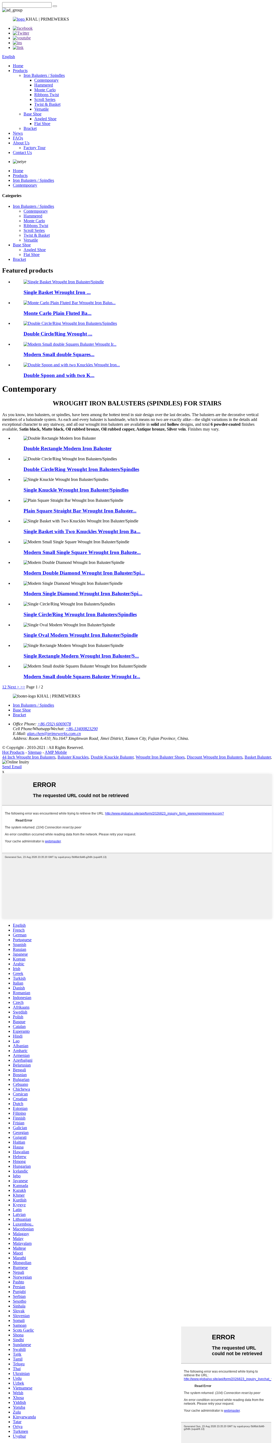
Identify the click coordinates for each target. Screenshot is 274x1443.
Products (20, 70)
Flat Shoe (42, 123)
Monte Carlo (45, 90)
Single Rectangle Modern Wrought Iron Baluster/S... (81, 656)
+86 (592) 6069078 (54, 724)
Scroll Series (44, 99)
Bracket (30, 128)
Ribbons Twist (46, 94)
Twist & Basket (47, 104)
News (18, 133)
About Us (21, 143)
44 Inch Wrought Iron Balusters (28, 757)
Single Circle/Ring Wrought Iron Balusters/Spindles (80, 614)
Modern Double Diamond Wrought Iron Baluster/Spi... (84, 573)
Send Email (12, 766)
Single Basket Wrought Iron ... (57, 292)
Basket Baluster (258, 757)
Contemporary (46, 80)
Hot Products (13, 752)
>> (22, 687)
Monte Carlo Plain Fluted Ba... (58, 313)
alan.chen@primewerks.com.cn (54, 733)
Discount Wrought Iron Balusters (214, 757)
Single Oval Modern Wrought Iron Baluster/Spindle (81, 635)
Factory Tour (34, 147)
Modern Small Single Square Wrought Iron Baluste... (82, 552)
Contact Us (22, 152)
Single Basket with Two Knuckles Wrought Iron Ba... (82, 531)
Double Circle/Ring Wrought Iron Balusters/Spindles (81, 469)
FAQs (18, 138)
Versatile (41, 109)
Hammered (43, 85)
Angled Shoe (45, 118)
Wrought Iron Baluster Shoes (160, 757)
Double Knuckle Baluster (112, 757)
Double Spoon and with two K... (59, 375)
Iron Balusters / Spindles (44, 75)
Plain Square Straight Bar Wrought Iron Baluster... (80, 511)
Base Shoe (32, 114)
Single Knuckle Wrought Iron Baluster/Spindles (76, 490)
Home (18, 65)
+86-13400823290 (82, 728)
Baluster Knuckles (73, 757)
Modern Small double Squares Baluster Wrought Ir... (82, 676)
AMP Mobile (56, 752)
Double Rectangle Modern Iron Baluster (68, 448)
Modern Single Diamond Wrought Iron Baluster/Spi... (83, 593)
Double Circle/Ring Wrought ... (58, 334)
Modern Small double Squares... (59, 354)
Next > (13, 687)
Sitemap (34, 752)
